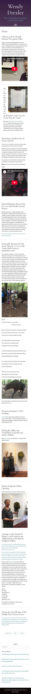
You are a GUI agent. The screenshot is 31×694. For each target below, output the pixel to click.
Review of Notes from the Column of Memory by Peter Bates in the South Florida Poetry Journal (15, 680)
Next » (22, 633)
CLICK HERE (4, 417)
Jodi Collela (7, 438)
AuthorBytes (15, 692)
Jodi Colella (12, 562)
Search (16, 644)
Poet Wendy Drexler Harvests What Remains (15, 654)
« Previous (8, 633)
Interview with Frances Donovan (12, 666)
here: (10, 403)
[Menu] (15, 25)
